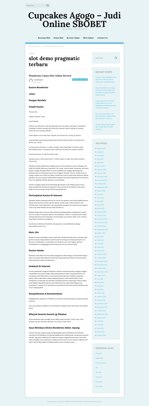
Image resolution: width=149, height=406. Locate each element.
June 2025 (100, 198)
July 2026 (100, 152)
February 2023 (101, 296)
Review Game (73, 38)
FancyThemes (97, 401)
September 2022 (102, 314)
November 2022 (102, 307)
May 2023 (100, 286)
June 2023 (100, 282)
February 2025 (101, 212)
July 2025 (100, 194)
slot (96, 368)
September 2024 (102, 230)
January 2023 (101, 300)
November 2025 (102, 180)
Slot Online (88, 38)
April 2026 (100, 163)
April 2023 (100, 289)
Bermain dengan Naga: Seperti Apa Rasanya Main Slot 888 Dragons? (105, 126)
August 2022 (101, 318)
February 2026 (101, 170)
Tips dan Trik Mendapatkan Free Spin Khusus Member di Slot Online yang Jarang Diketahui (105, 79)
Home (39, 46)
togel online (99, 358)
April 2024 (100, 247)
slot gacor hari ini (101, 363)
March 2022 (101, 332)
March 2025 (101, 208)
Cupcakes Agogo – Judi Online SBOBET (74, 19)
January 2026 (101, 173)
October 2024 (101, 226)
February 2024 (101, 254)
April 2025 (100, 205)
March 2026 (101, 166)
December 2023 (102, 261)
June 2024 (100, 240)
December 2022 (102, 304)
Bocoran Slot (44, 38)
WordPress (80, 401)
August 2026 (101, 148)
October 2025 (101, 184)
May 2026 (100, 159)
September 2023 (102, 272)
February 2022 (101, 335)
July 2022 (100, 321)
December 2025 (102, 177)
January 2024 (101, 258)
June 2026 (100, 155)
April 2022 (100, 328)
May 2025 (100, 201)
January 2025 (101, 215)
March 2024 (101, 251)
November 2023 (102, 265)
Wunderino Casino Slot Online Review (50, 75)
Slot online (98, 386)
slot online (98, 382)
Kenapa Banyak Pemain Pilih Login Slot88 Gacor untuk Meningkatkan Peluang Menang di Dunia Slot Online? (105, 104)
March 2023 (101, 293)
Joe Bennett (38, 80)
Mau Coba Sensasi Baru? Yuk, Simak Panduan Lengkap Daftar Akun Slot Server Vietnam (105, 116)
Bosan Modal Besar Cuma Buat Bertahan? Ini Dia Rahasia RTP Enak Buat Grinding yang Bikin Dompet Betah (105, 91)
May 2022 (100, 325)
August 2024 (101, 233)
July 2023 (100, 279)
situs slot (98, 372)
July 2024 (100, 237)
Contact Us (102, 38)
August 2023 (101, 275)
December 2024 (102, 219)
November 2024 (102, 222)
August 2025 (101, 191)
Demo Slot (58, 38)
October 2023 (101, 268)
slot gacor (98, 353)
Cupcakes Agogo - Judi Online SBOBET (58, 401)
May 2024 (100, 244)
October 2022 (101, 311)
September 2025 (102, 187)
